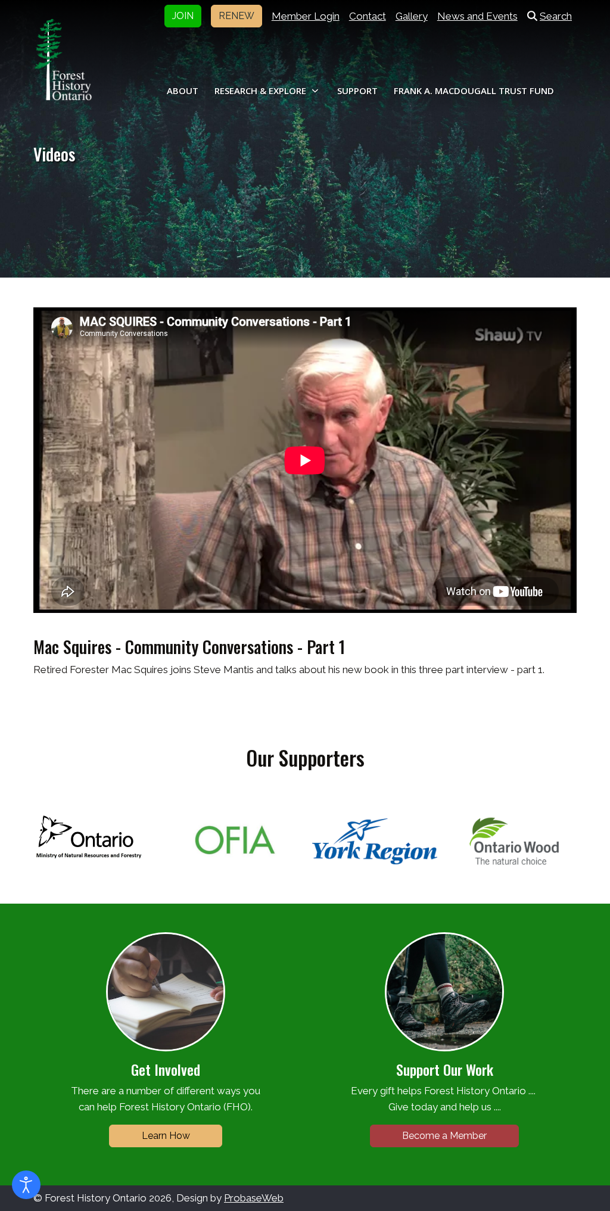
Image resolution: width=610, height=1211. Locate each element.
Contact (367, 16)
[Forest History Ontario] (62, 59)
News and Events (477, 16)
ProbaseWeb (254, 1198)
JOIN (183, 15)
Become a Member (444, 1135)
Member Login (306, 16)
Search (556, 16)
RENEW (236, 15)
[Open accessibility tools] (26, 1184)
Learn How (166, 1135)
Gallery (412, 16)
